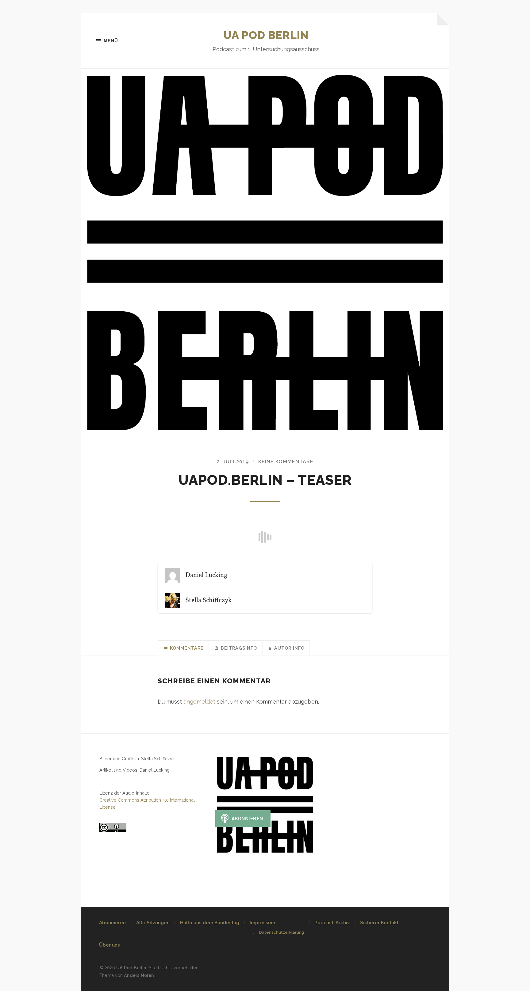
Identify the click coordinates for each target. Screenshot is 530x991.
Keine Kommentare (285, 462)
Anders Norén (139, 975)
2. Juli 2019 (233, 462)
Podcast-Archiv (332, 922)
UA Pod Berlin (266, 34)
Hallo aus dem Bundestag (209, 922)
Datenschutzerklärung (281, 932)
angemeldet (199, 701)
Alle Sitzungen (153, 922)
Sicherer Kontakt (379, 922)
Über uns (109, 945)
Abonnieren (112, 922)
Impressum (262, 922)
